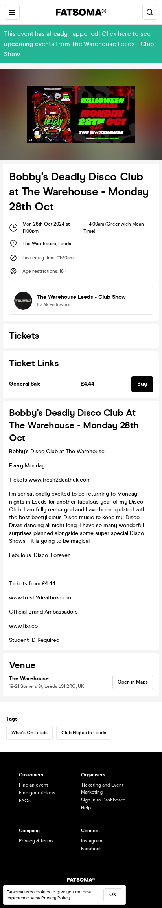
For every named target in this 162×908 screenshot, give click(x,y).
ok (112, 894)
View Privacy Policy (50, 898)
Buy (142, 383)
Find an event (33, 785)
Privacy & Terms (36, 841)
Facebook (91, 848)
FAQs (25, 800)
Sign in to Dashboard (103, 800)
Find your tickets (37, 793)
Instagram (91, 841)
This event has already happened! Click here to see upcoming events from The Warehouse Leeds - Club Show (79, 44)
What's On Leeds (29, 732)
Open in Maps (133, 682)
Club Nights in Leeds (83, 732)
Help (86, 808)
